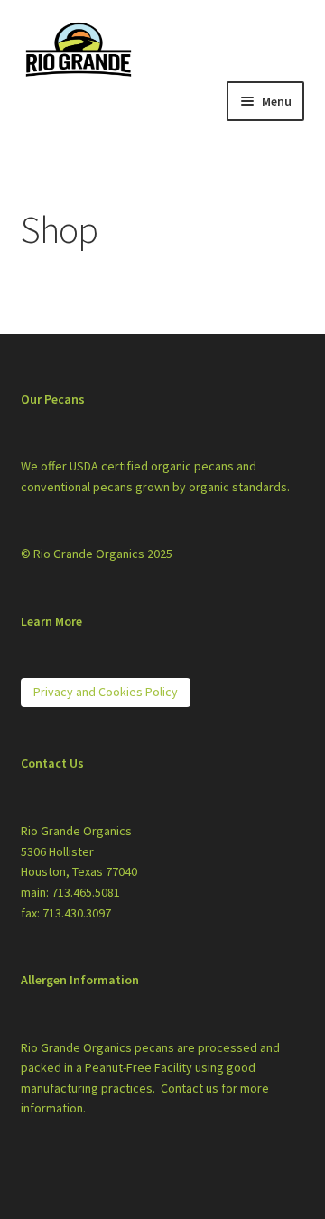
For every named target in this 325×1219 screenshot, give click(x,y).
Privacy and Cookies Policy (105, 692)
